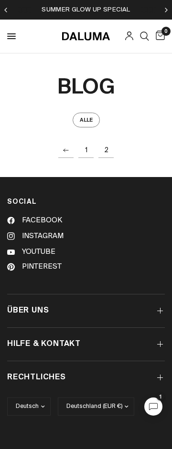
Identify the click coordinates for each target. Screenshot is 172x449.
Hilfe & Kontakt (44, 344)
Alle (86, 120)
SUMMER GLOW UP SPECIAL (86, 10)
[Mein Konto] (129, 36)
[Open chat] (153, 406)
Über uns (28, 310)
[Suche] (144, 36)
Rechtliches (36, 377)
